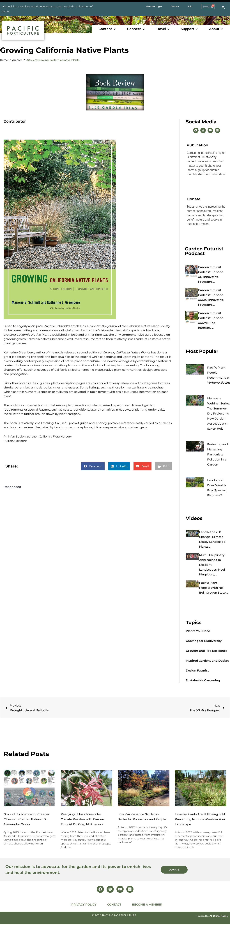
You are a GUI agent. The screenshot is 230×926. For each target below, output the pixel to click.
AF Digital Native (219, 916)
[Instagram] (203, 130)
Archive (17, 60)
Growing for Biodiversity (204, 641)
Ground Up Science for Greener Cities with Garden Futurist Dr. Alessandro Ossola (26, 819)
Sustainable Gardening (203, 680)
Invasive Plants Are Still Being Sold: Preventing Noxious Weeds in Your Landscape (200, 819)
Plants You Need (198, 631)
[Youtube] (210, 130)
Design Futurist (197, 670)
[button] (107, 29)
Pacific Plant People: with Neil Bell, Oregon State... (213, 587)
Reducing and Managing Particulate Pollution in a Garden (217, 454)
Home (4, 60)
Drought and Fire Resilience (206, 650)
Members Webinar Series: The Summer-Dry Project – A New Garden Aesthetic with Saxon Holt (218, 413)
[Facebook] (196, 130)
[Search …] (223, 7)
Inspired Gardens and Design (207, 660)
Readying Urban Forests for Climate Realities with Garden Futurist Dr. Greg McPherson (82, 819)
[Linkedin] (217, 130)
